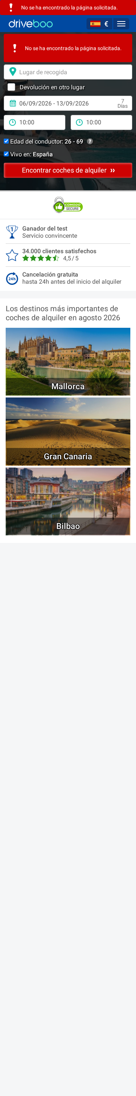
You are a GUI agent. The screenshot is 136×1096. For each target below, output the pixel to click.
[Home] (31, 23)
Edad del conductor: (46, 141)
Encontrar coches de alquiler (65, 170)
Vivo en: (31, 154)
